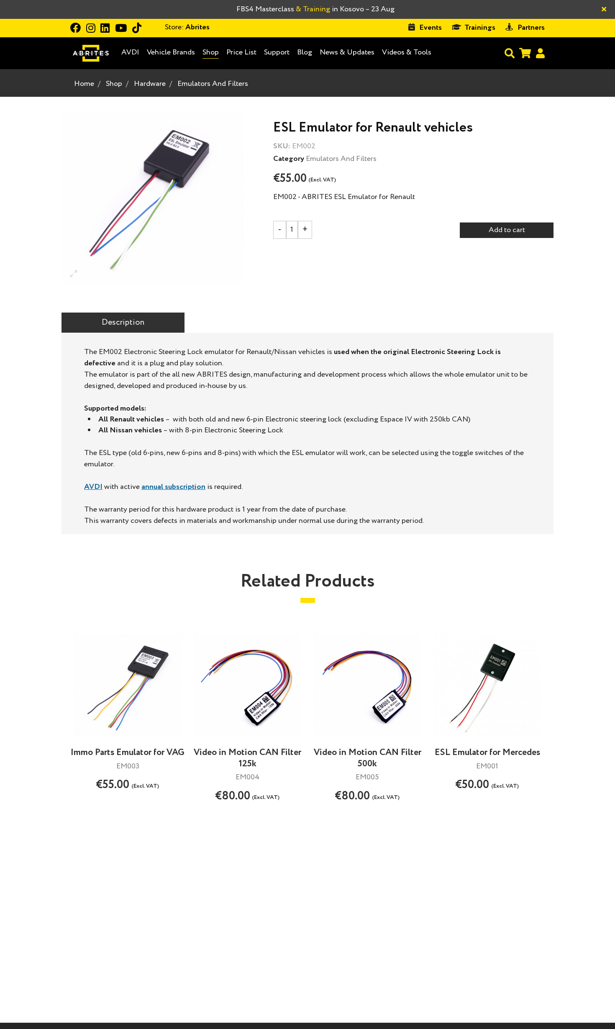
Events (430, 27)
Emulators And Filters (212, 83)
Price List (241, 52)
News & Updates (347, 52)
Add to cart (507, 230)
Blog (304, 52)
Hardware (150, 83)
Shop (210, 52)
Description (123, 322)
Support (277, 52)
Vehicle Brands (171, 52)
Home (84, 83)
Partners (531, 27)
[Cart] (525, 53)
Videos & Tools (406, 52)
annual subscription (173, 486)
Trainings (479, 27)
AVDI (130, 52)
